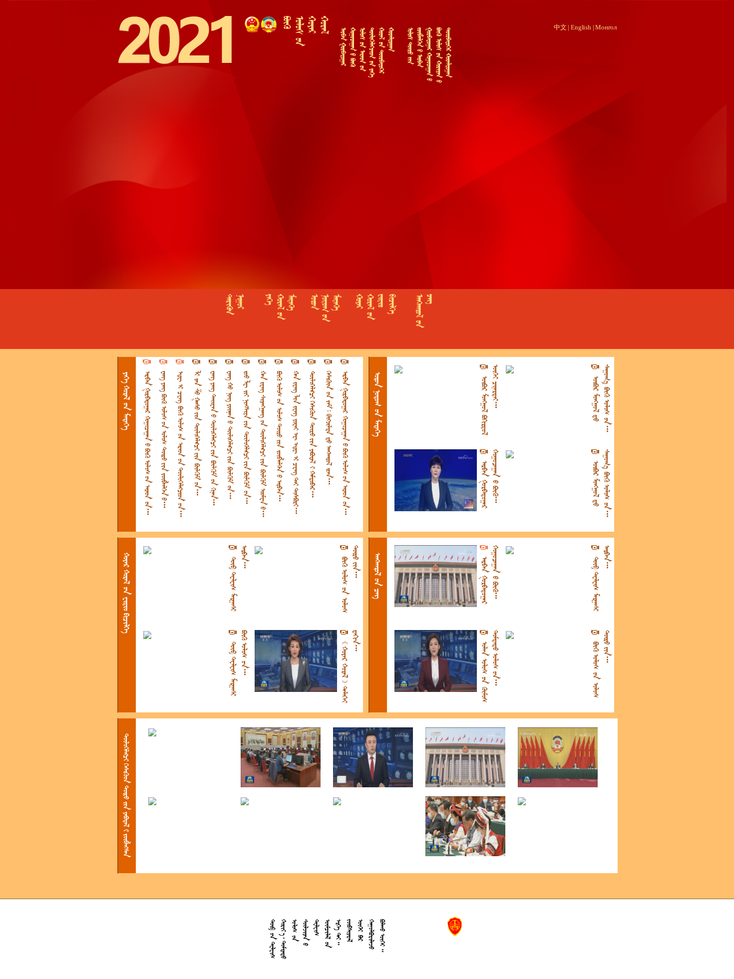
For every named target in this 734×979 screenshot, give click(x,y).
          (180, 439)
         (263, 439)
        (329, 423)
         (213, 434)
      (350, 666)
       (601, 399)
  (377, 575)
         (147, 438)
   (377, 404)
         (279, 432)
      (239, 663)
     (490, 399)
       (312, 429)
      (350, 579)
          (164, 435)
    (126, 593)
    (239, 578)
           (296, 438)
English (581, 27)
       (126, 795)
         (246, 433)
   (126, 400)
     (490, 478)
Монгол (606, 27)
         (197, 429)
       (490, 666)
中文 (560, 27)
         (230, 430)
